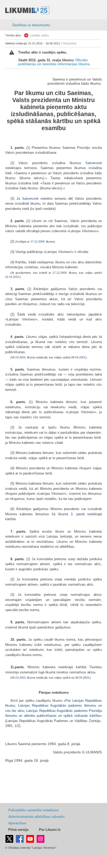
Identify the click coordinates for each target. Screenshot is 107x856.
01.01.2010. (12, 276)
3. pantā (77, 514)
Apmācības (17, 823)
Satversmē (93, 163)
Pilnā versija (18, 830)
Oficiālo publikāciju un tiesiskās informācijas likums (53, 62)
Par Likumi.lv (50, 830)
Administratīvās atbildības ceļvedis (36, 817)
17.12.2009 (37, 241)
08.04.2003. (78, 357)
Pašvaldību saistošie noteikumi (33, 810)
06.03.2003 (18, 357)
